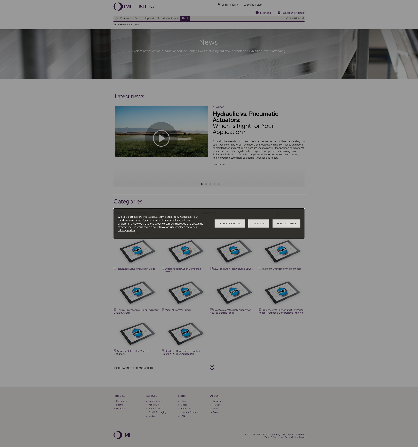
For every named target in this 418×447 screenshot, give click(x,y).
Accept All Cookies (230, 223)
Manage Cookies (286, 223)
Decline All (258, 223)
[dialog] (209, 223)
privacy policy (126, 230)
